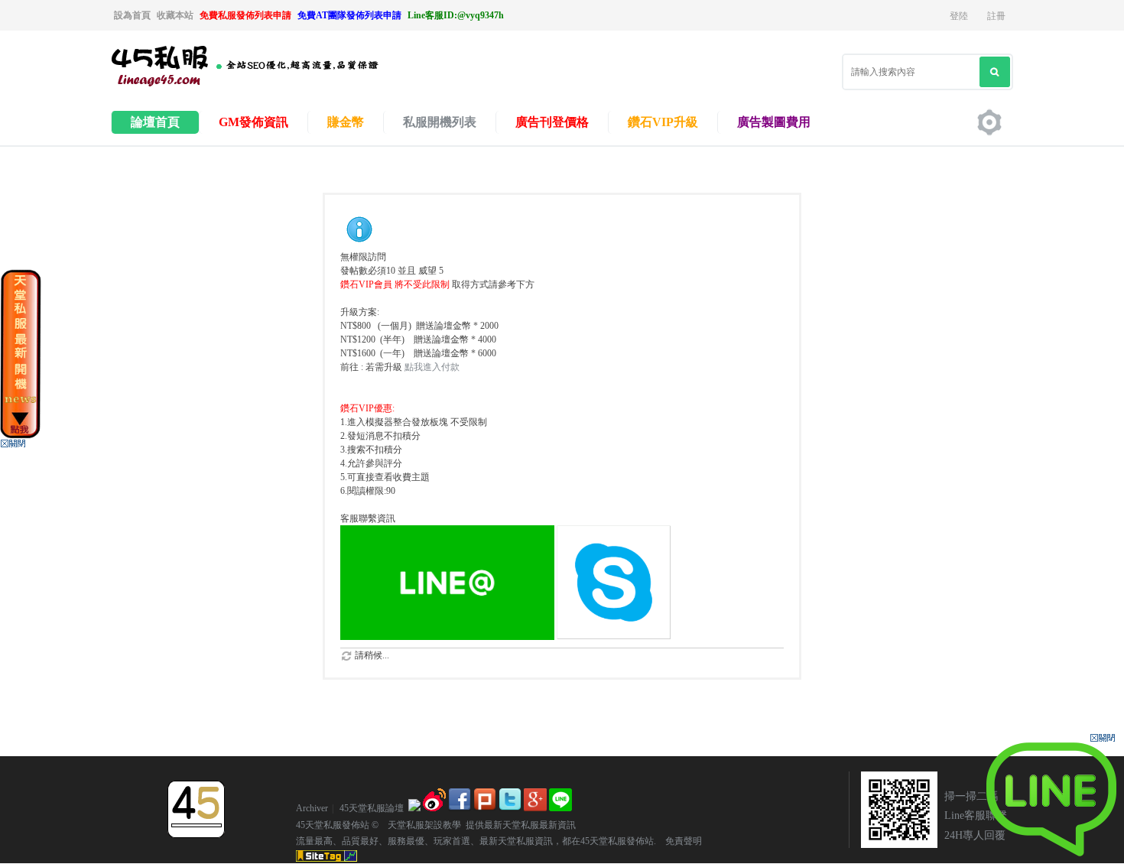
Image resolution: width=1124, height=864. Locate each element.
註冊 (996, 16)
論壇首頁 (155, 121)
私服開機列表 (439, 121)
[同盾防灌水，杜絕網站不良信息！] (414, 808)
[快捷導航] (989, 122)
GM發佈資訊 (253, 121)
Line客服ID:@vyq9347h (456, 15)
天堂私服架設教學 (419, 825)
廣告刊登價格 (552, 121)
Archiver (312, 808)
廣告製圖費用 (774, 121)
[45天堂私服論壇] (264, 85)
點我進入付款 (432, 367)
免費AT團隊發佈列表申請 (349, 15)
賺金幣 (345, 121)
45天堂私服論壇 (371, 808)
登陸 (959, 16)
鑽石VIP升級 (663, 121)
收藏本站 (175, 15)
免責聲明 (679, 841)
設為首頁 (132, 15)
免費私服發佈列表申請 (245, 15)
